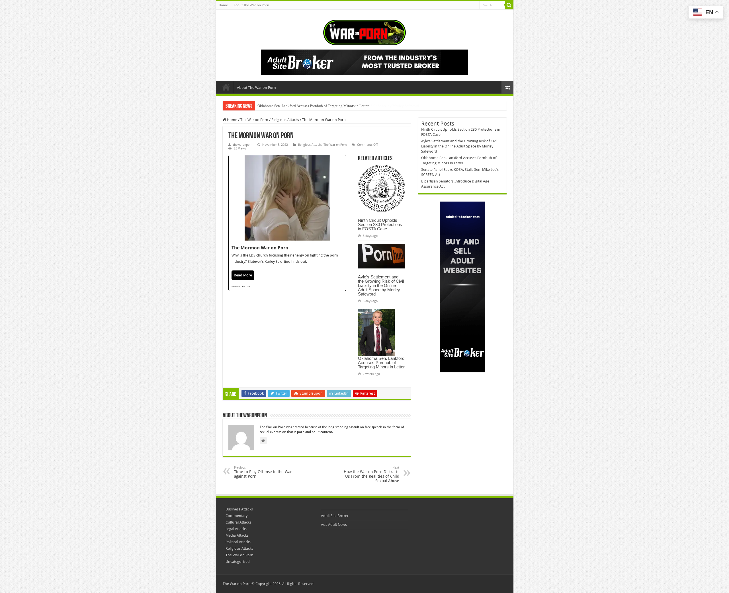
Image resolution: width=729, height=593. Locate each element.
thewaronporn (242, 145)
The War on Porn (254, 120)
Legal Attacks (236, 529)
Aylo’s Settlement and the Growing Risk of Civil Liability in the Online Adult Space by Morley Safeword (381, 285)
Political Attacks (238, 542)
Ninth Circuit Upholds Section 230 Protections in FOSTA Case (380, 224)
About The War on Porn (251, 5)
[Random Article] (507, 87)
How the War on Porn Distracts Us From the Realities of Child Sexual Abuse (371, 474)
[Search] (509, 5)
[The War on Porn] (364, 31)
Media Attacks (237, 535)
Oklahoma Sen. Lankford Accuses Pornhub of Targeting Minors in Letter (312, 106)
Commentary (236, 516)
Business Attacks (239, 509)
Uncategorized (238, 561)
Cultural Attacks (238, 522)
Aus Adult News (334, 524)
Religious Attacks (285, 120)
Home (223, 5)
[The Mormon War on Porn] (287, 223)
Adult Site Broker (335, 516)
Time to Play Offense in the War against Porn (263, 472)
